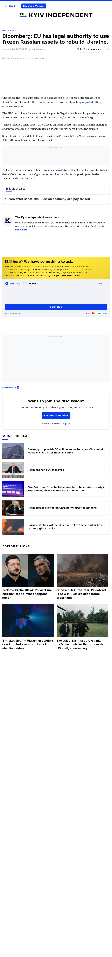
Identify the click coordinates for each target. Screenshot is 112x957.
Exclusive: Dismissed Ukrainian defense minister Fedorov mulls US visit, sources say (80, 644)
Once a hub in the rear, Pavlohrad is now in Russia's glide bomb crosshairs (81, 593)
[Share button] (107, 49)
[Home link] (56, 15)
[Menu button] (108, 6)
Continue (56, 307)
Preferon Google (90, 49)
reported (87, 102)
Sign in (66, 423)
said (55, 170)
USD (101, 283)
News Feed (9, 30)
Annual (32, 283)
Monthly (15, 283)
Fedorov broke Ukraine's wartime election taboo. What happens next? (27, 593)
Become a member (56, 415)
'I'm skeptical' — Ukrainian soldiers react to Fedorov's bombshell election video (28, 644)
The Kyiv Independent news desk (25, 58)
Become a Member (34, 6)
